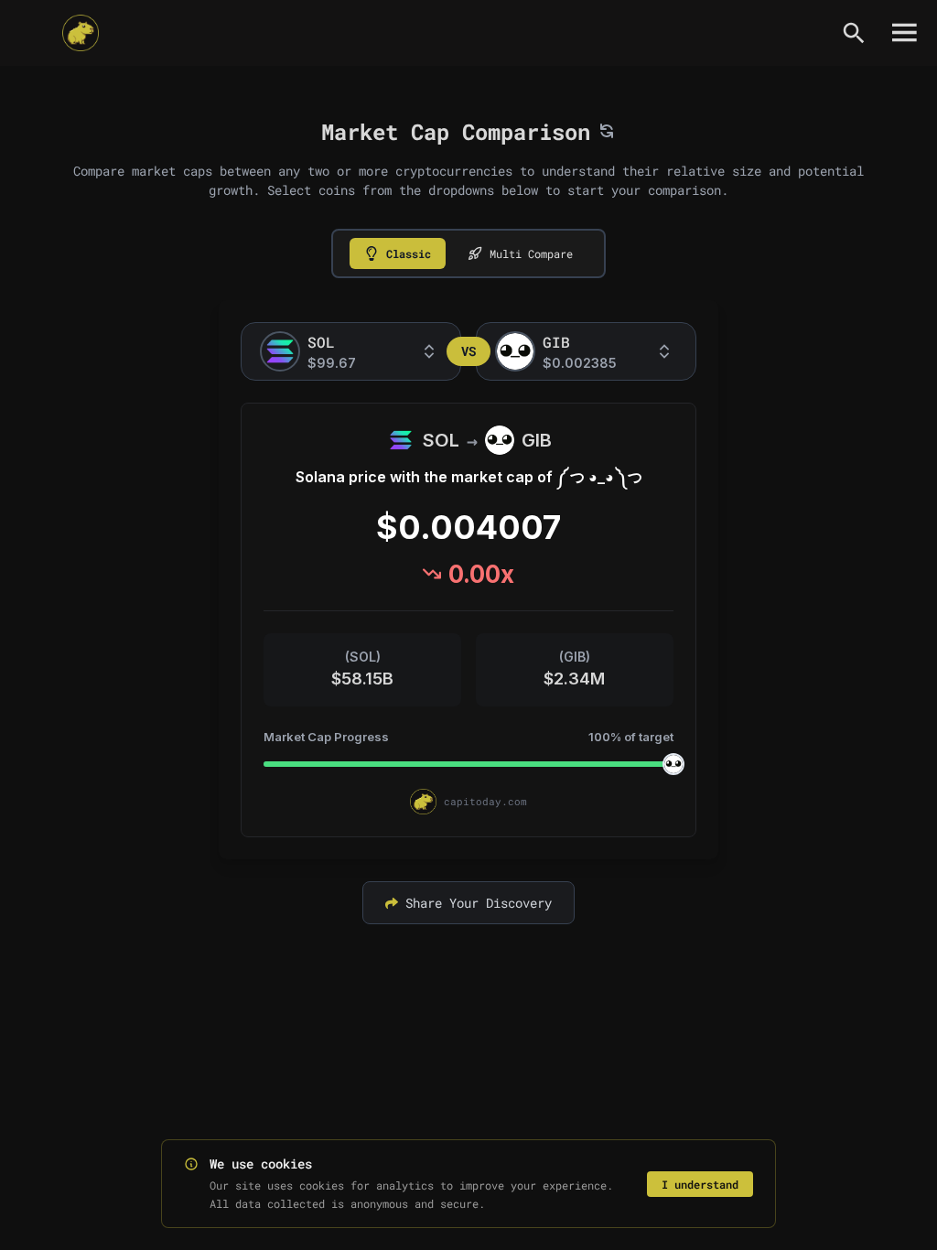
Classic (408, 253)
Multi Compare (531, 253)
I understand (700, 1184)
